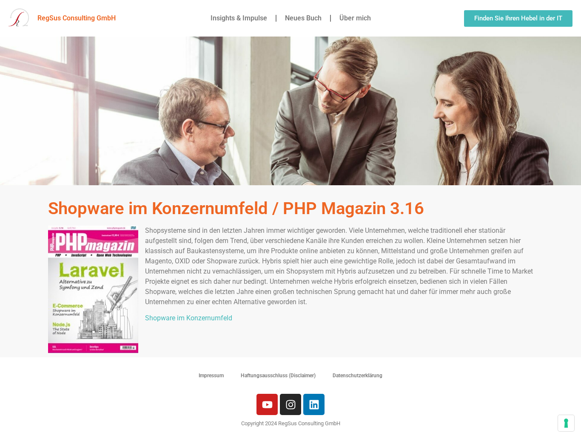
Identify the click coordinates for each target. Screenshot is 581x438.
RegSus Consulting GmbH (76, 18)
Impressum (211, 376)
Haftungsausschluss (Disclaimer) (278, 376)
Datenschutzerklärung (357, 376)
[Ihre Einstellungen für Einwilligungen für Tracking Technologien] (566, 423)
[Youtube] (267, 404)
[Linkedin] (314, 404)
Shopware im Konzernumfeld (188, 318)
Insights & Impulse (239, 18)
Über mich (355, 18)
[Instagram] (290, 404)
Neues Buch (303, 18)
